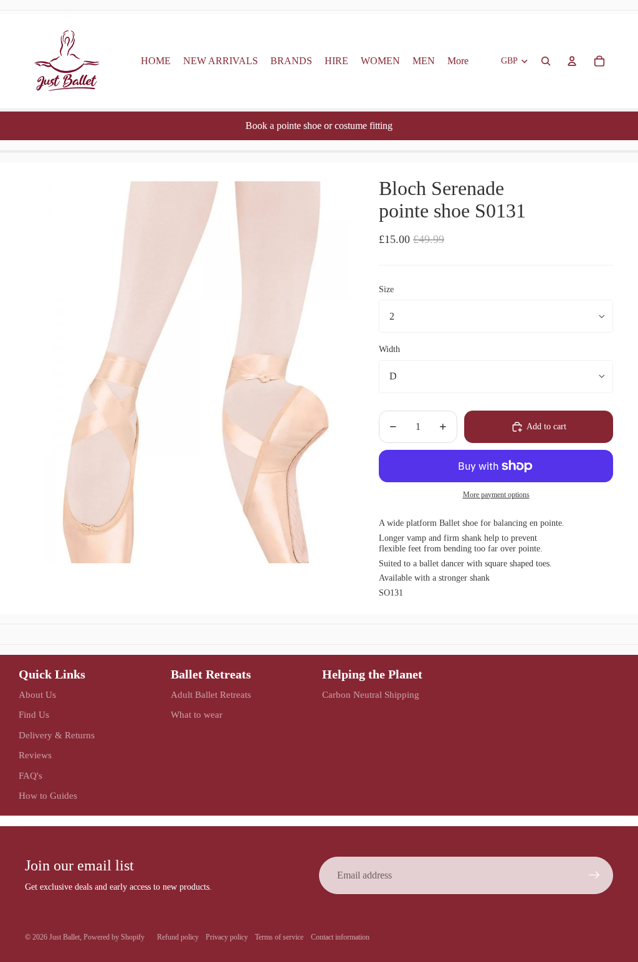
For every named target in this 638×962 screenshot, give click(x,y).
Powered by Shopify (114, 937)
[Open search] (545, 61)
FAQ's (30, 776)
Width (389, 349)
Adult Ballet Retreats (211, 695)
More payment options (496, 495)
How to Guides (48, 796)
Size (386, 289)
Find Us (34, 715)
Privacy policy (227, 937)
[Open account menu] (572, 61)
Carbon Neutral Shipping (370, 695)
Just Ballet (64, 937)
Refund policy (178, 937)
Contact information (340, 937)
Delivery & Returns (57, 735)
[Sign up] (594, 875)
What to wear (196, 715)
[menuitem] (458, 61)
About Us (37, 695)
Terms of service (279, 937)
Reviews (35, 755)
